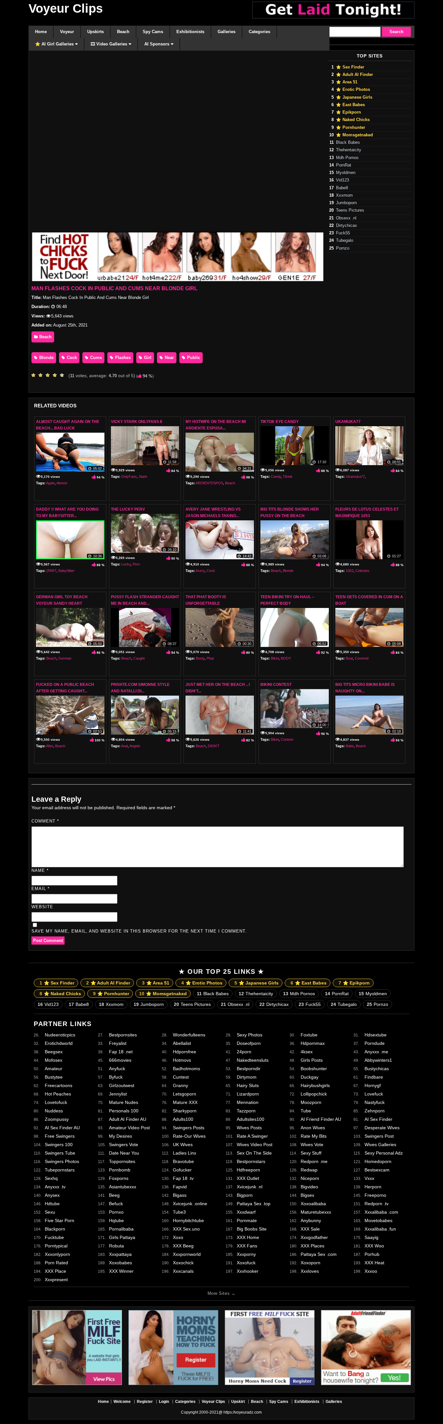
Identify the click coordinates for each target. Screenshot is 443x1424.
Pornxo (116, 1212)
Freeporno (375, 1195)
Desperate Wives (382, 1127)
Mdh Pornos (347, 157)
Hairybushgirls (315, 1085)
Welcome (122, 1401)
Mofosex (53, 1060)
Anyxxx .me (376, 1051)
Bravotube (183, 1161)
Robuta (116, 1245)
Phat (210, 658)
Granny (180, 1085)
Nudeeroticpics (60, 1034)
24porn (244, 1051)
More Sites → (221, 1293)
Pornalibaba (121, 1229)
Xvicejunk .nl (249, 1186)
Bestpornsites (123, 1034)
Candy (276, 476)
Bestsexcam (377, 1169)
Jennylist (118, 1093)
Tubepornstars (60, 1169)
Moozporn (311, 1102)
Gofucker (182, 1169)
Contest (287, 739)
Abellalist (182, 1043)
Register (145, 1401)
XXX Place (55, 1271)
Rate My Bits (314, 1136)
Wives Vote (312, 1144)
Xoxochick (183, 1262)
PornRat (343, 165)
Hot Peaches (58, 1093)
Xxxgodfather (314, 1237)
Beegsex (54, 1051)
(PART (51, 571)
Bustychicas (377, 1068)
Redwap (309, 1169)
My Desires (120, 1136)
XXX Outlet (248, 1178)
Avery (200, 571)
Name (40, 870)
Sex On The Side (254, 1153)
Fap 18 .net (121, 1051)
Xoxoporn (310, 1262)
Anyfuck (117, 1068)
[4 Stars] (56, 375)
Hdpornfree (184, 1051)
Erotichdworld (59, 1043)
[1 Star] (35, 375)
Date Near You (124, 1153)
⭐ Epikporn (348, 112)
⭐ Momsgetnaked (354, 135)
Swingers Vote (123, 1144)
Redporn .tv (377, 1203)
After (49, 746)
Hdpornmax (313, 1043)
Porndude (375, 1043)
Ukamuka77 (348, 421)
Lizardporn (248, 1093)
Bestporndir (248, 1068)
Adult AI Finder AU (127, 1119)
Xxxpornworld (187, 1254)
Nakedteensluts (253, 1060)
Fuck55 (343, 233)
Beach (45, 336)
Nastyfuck (375, 1102)
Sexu (50, 1212)
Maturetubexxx (316, 1212)
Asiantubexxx (122, 1186)
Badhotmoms (186, 1068)
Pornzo (342, 248)
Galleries (334, 1401)
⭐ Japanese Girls (354, 97)
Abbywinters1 (378, 1060)
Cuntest (181, 1077)
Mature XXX (185, 1102)
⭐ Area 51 (346, 82)
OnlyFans (129, 476)
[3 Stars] (49, 375)
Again (50, 483)
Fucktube (54, 1237)
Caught (139, 658)
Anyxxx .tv (55, 1186)
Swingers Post (379, 1136)
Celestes (362, 571)
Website (42, 906)
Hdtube (52, 1203)
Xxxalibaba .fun (380, 1229)
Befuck (116, 1203)
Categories (185, 1401)
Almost (61, 483)
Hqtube (116, 1220)
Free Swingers (60, 1136)
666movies (120, 1060)
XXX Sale (310, 1229)
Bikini (275, 658)
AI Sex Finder (378, 1119)
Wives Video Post (254, 1144)
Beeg (114, 1195)
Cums (95, 357)
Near (168, 357)
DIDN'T (214, 746)
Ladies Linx (184, 1153)
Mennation (247, 1102)
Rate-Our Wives (189, 1136)
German (64, 658)
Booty (200, 658)
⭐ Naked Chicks (353, 120)
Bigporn (245, 1195)
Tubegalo (344, 240)
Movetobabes (378, 1220)
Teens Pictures (350, 210)
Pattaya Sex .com (319, 1254)
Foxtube (309, 1034)
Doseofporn (249, 1043)
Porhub (372, 1254)
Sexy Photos (249, 1034)
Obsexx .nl (346, 218)
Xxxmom (344, 195)
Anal (124, 746)
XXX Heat (374, 1262)
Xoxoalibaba (313, 1203)
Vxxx (369, 1178)
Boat (349, 658)
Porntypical (56, 1245)
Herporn (373, 1186)
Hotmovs (182, 1060)
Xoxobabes (120, 1262)
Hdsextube (376, 1034)
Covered (361, 658)
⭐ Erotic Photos (353, 89)
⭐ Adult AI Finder (354, 74)
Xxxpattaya (120, 1254)
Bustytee (54, 1077)
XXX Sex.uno (186, 1229)
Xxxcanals (183, 1271)
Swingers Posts (188, 1127)
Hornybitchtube (188, 1220)
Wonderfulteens (189, 1034)
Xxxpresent (56, 1279)
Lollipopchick (314, 1093)
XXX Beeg (183, 1245)
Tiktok (288, 476)
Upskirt (238, 1401)
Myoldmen (345, 172)
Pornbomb (119, 1169)
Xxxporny (246, 1254)
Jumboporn (346, 203)
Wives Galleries (380, 1144)
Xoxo (178, 1237)
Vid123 (342, 180)
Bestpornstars (251, 1161)
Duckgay (309, 1077)
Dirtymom (247, 1077)
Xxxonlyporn (57, 1254)
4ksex (307, 1051)
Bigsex (307, 1195)
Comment (45, 821)
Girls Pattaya (122, 1237)
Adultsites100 (250, 1119)
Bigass (179, 1195)
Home (103, 1401)
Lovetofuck (56, 1102)
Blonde (46, 357)
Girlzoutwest (121, 1085)
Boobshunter (314, 1068)
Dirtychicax (346, 225)
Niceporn (310, 1178)
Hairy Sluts (248, 1085)
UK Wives (183, 1144)
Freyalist (117, 1043)
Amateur (53, 1068)
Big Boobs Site (252, 1229)
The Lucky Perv (128, 509)
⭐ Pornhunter (350, 127)
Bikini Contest (276, 684)
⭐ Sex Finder (350, 67)
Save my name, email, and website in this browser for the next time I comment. (139, 931)
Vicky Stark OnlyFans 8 (136, 421)
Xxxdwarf (246, 1212)
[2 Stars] (42, 375)
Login (164, 1401)
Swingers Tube (60, 1153)
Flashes (122, 357)
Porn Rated (56, 1262)
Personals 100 (123, 1110)
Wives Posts (249, 1127)
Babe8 (342, 188)
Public (193, 357)
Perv (136, 564)
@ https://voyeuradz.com (240, 1412)
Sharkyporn (185, 1110)
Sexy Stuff (311, 1153)
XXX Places (312, 1245)
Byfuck (116, 1077)
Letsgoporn (184, 1093)
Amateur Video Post (129, 1127)
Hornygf (373, 1085)
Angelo (134, 746)
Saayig (371, 1237)
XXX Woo (374, 1245)
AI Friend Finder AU (321, 1119)
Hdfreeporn (248, 1169)
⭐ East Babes (350, 105)
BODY (286, 658)
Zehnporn (375, 1110)
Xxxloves (310, 1271)
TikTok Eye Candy (279, 421)
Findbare (374, 1077)
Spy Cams (278, 1401)
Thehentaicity (348, 150)
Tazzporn (246, 1110)
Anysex (52, 1195)
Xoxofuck (246, 1262)
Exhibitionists (306, 1401)
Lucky (126, 564)
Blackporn (55, 1229)
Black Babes (348, 142)
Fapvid (180, 1186)
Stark (143, 476)
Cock (71, 357)
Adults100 (183, 1119)
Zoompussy (57, 1119)
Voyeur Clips (66, 8)
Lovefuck (374, 1093)
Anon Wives (313, 1127)
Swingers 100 (59, 1144)
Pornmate (247, 1220)
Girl (147, 357)
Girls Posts (312, 1060)
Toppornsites (122, 1161)
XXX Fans (247, 1245)
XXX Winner (121, 1271)
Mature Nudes (123, 1102)
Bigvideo (309, 1186)
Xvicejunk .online (190, 1203)
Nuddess (54, 1110)
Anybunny (311, 1220)
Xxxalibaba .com (381, 1212)
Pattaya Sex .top (253, 1203)
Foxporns (118, 1178)
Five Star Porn (59, 1220)
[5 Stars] (63, 375)
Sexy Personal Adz (384, 1153)
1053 (349, 571)
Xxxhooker (247, 1271)
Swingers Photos (62, 1161)
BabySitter (66, 571)
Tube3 (179, 1212)
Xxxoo (371, 1271)
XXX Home (248, 1237)
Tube (306, 1110)
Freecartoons (58, 1085)
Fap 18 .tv (183, 1178)
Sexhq (51, 1178)
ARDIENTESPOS (209, 483)
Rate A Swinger (252, 1136)
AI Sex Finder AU (62, 1127)
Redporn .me (314, 1161)
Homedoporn (378, 1161)
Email (40, 888)
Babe (350, 746)
